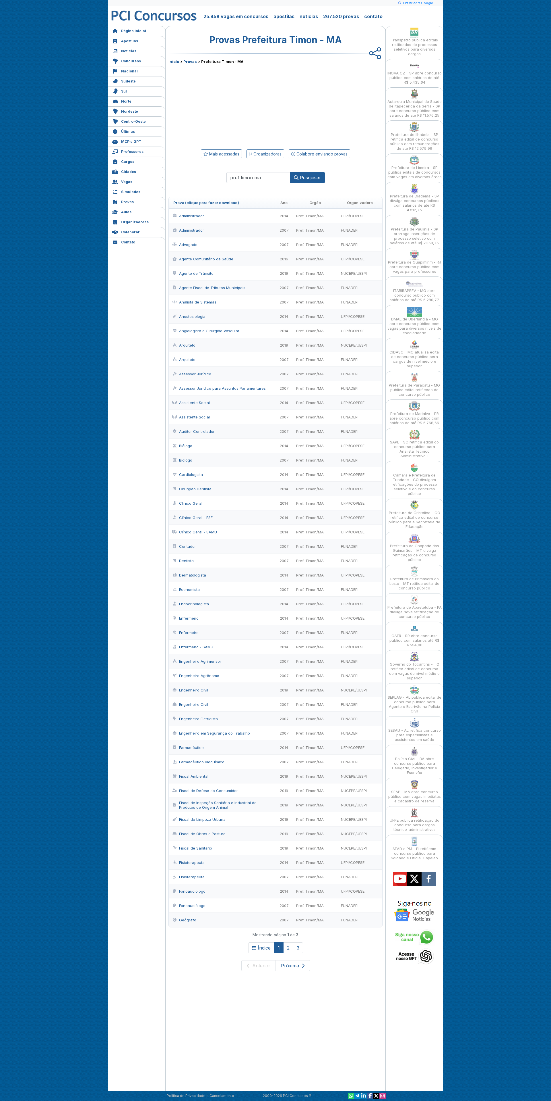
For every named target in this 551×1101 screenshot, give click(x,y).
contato (373, 16)
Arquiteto (187, 345)
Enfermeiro (189, 618)
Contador (187, 546)
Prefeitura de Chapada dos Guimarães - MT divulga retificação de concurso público (414, 552)
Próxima (290, 966)
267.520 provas (341, 16)
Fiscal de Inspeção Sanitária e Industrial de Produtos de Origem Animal (218, 805)
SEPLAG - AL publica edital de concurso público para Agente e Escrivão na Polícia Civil (414, 704)
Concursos (131, 61)
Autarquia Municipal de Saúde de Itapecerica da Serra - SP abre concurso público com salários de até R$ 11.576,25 (414, 108)
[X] (376, 1096)
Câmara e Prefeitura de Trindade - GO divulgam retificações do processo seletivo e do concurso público (414, 484)
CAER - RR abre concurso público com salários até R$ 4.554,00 (414, 640)
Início (173, 61)
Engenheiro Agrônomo (199, 675)
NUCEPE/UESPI (354, 273)
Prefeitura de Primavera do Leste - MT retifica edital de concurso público (414, 583)
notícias (309, 16)
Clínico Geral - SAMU (198, 532)
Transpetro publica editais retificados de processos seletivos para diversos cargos (414, 47)
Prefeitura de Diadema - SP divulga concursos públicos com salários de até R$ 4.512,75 (414, 203)
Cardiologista (191, 474)
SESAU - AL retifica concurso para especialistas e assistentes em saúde (414, 735)
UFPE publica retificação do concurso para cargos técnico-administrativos (414, 825)
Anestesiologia (192, 316)
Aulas (126, 212)
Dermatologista (192, 575)
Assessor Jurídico (195, 374)
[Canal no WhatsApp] (351, 1096)
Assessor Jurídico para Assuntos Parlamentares (222, 388)
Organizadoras (135, 222)
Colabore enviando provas (321, 153)
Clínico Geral (190, 503)
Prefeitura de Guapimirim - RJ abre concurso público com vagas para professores (414, 267)
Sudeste (128, 81)
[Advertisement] (229, 105)
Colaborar (130, 232)
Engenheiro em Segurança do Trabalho (214, 733)
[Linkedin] (363, 1096)
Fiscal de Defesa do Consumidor (208, 790)
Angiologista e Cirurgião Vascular (209, 330)
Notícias (128, 51)
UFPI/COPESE (352, 216)
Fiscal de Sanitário (195, 848)
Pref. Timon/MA (310, 216)
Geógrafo (187, 920)
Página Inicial (133, 31)
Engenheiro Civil (193, 690)
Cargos (127, 162)
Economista (189, 589)
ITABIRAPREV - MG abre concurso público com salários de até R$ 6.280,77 (414, 295)
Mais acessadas (223, 153)
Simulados (130, 192)
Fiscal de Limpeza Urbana (202, 819)
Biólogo (185, 445)
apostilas (283, 16)
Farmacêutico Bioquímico (201, 762)
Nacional (129, 71)
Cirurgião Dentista (195, 489)
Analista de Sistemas (197, 302)
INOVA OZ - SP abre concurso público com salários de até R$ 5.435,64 (414, 77)
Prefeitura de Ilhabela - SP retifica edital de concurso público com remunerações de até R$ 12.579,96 (414, 141)
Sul (124, 91)
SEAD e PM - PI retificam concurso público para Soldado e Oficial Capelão (414, 853)
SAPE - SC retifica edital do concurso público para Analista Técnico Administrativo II (414, 449)
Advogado (188, 244)
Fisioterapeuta (192, 862)
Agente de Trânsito (196, 273)
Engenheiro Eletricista (198, 718)
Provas (127, 202)
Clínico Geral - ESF (196, 517)
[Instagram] (382, 1096)
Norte (126, 101)
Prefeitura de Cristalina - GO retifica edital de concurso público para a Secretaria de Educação (414, 519)
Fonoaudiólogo (192, 891)
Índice (264, 948)
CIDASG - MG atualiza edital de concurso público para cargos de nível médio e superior (414, 359)
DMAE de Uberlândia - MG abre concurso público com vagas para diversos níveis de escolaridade (414, 326)
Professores (132, 151)
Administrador (191, 216)
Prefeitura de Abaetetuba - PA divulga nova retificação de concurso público (414, 612)
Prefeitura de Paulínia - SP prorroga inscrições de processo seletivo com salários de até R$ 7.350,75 (414, 236)
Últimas (128, 131)
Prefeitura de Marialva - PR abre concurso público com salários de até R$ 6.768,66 (414, 418)
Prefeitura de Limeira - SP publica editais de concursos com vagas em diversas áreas (414, 172)
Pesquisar (309, 177)
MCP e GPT (131, 141)
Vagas (126, 182)
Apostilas (129, 41)
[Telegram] (357, 1096)
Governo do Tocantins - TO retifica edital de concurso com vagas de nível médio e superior (414, 671)
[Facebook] (370, 1096)
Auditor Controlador (197, 431)
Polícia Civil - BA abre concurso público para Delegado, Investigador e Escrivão (414, 765)
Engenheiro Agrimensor (200, 661)
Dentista (186, 560)
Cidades (128, 172)
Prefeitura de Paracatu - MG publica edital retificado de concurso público (414, 390)
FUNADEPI (349, 230)
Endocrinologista (194, 604)
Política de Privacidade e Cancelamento (200, 1096)
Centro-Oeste (133, 121)
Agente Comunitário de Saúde (206, 259)
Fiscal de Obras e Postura (202, 833)
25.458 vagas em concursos (235, 16)
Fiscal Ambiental (193, 776)
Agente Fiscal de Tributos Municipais (212, 287)
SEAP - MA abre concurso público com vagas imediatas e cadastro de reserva (414, 796)
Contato (128, 242)
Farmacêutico (191, 747)
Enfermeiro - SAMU (196, 647)
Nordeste (129, 111)
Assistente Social (194, 402)
